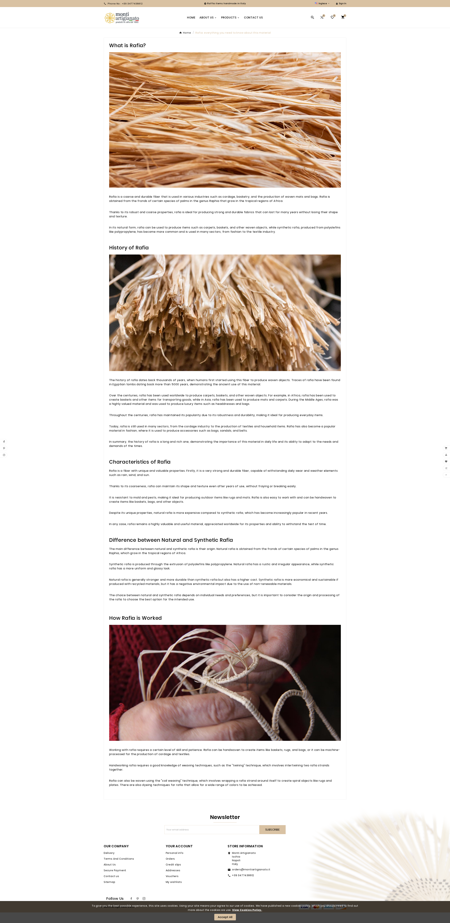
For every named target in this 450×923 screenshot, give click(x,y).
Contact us (111, 876)
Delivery (109, 853)
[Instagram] (144, 898)
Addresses (173, 870)
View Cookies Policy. (247, 910)
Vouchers (172, 876)
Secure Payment (115, 870)
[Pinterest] (137, 898)
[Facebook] (131, 898)
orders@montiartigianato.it (251, 869)
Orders (170, 859)
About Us (110, 864)
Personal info (175, 853)
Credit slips (173, 864)
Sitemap (109, 882)
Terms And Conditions (119, 859)
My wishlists (174, 882)
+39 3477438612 (243, 875)
